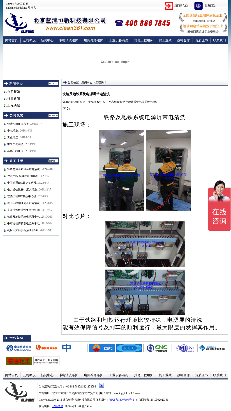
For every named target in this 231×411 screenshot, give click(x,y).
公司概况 (29, 40)
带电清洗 (44, 386)
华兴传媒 (57, 406)
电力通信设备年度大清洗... (23, 189)
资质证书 (201, 40)
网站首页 (11, 40)
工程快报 (13, 105)
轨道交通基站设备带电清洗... (24, 169)
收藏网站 (210, 5)
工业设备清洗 (118, 40)
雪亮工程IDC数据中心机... (22, 196)
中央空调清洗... (16, 144)
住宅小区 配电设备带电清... (23, 176)
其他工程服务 (143, 40)
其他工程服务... (16, 151)
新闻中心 (47, 40)
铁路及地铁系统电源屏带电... (24, 216)
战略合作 (183, 40)
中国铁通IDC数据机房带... (22, 182)
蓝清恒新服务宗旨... (19, 123)
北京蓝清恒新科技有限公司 (79, 399)
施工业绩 (165, 40)
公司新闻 (13, 92)
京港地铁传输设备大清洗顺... (24, 209)
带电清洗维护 (68, 40)
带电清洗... (13, 130)
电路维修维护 (93, 40)
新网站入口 (181, 5)
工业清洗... (13, 137)
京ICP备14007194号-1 (121, 399)
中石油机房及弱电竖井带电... (24, 223)
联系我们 (219, 40)
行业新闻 (13, 98)
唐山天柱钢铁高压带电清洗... (24, 203)
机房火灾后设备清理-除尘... (23, 230)
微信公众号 (85, 406)
